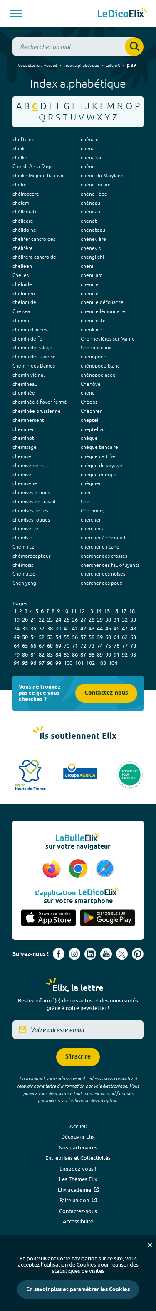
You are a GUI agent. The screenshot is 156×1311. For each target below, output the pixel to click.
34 (17, 628)
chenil (87, 266)
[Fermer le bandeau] (150, 1245)
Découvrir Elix (78, 1136)
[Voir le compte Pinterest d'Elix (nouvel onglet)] (138, 954)
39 (58, 628)
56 (75, 637)
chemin (20, 320)
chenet (89, 221)
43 (91, 628)
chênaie (90, 139)
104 (113, 662)
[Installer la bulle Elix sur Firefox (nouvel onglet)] (52, 869)
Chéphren (92, 411)
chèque (89, 438)
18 (132, 611)
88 (91, 654)
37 (42, 628)
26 (75, 619)
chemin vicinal (28, 375)
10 (65, 611)
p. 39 (131, 66)
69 (58, 645)
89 (100, 654)
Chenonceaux (96, 347)
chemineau (24, 384)
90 (108, 654)
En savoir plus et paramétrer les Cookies (78, 1289)
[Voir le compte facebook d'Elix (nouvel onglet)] (58, 954)
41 (75, 628)
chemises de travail (33, 502)
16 (115, 611)
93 (133, 654)
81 (33, 654)
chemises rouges (31, 520)
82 (42, 654)
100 (68, 662)
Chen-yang (24, 583)
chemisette (25, 529)
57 (83, 637)
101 (79, 662)
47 (125, 628)
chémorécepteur (31, 556)
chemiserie (24, 483)
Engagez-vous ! (78, 1168)
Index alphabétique (81, 65)
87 (83, 654)
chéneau (90, 203)
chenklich (91, 330)
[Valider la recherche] (134, 46)
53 (50, 637)
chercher (91, 520)
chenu (88, 393)
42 (83, 628)
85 (66, 654)
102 (90, 662)
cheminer (23, 429)
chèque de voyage (101, 465)
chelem (20, 203)
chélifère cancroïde (34, 257)
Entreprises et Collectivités (78, 1157)
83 (50, 654)
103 (101, 662)
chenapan (92, 158)
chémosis (22, 565)
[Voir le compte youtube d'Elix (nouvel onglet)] (106, 954)
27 (83, 619)
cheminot (23, 438)
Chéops (89, 402)
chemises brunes (31, 492)
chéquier (91, 483)
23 (50, 619)
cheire (19, 185)
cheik (18, 149)
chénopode (93, 357)
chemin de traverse (34, 357)
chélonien (23, 294)
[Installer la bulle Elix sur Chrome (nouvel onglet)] (79, 869)
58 (91, 637)
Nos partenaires (78, 1147)
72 (83, 645)
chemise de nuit (30, 465)
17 (123, 611)
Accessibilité (78, 1221)
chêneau (90, 212)
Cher (86, 502)
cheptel (89, 420)
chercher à (92, 529)
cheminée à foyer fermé (39, 402)
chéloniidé (24, 302)
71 (75, 645)
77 (125, 645)
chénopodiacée (98, 375)
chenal (88, 149)
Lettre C (113, 65)
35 (25, 628)
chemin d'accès (29, 330)
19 (17, 619)
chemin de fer (28, 339)
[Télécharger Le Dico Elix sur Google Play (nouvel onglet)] (108, 918)
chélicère (22, 221)
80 (25, 654)
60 (108, 637)
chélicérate (25, 212)
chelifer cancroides (33, 239)
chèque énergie (98, 475)
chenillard (92, 275)
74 (100, 645)
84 (58, 654)
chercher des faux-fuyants (110, 565)
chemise (21, 456)
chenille (90, 284)
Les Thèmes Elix (78, 1179)
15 (107, 611)
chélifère (22, 248)
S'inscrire (78, 1057)
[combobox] (78, 46)
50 (25, 637)
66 (33, 645)
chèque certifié (98, 456)
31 (116, 619)
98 (50, 662)
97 (42, 662)
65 (25, 645)
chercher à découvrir (104, 538)
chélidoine (24, 230)
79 (17, 654)
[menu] (16, 13)
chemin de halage (32, 347)
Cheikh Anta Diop (32, 166)
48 (133, 628)
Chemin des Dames (33, 366)
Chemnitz (23, 547)
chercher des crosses (104, 556)
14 (99, 611)
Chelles (20, 275)
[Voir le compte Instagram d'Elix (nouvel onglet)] (74, 954)
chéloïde (22, 284)
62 (125, 637)
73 (91, 645)
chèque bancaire (99, 447)
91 (116, 654)
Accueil (50, 65)
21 (33, 619)
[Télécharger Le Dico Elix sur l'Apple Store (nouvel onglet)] (49, 918)
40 (66, 628)
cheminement (28, 420)
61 (116, 637)
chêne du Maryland (102, 176)
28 (91, 619)
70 (66, 645)
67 (42, 645)
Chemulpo (23, 574)
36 (33, 628)
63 (133, 637)
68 (50, 645)
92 (125, 654)
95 (25, 662)
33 (133, 619)
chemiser (22, 475)
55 (66, 637)
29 (100, 619)
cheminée (23, 393)
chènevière (93, 239)
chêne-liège (94, 194)
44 (100, 628)
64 (17, 645)
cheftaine (23, 139)
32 (125, 619)
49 (17, 637)
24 (58, 619)
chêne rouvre (96, 185)
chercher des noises (103, 574)
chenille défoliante (102, 302)
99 (58, 662)
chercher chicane (100, 547)
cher (86, 492)
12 (82, 611)
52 (42, 637)
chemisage (24, 447)
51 (33, 637)
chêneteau (93, 230)
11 (74, 611)
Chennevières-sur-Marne (108, 339)
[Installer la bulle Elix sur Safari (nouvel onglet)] (104, 869)
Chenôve (91, 384)
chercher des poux (101, 583)
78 (133, 645)
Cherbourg (92, 511)
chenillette (93, 320)
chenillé (90, 294)
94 (17, 662)
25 (66, 619)
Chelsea (21, 311)
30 (108, 619)
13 (90, 611)
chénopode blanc (100, 366)
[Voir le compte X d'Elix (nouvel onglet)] (122, 954)
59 (100, 637)
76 (116, 645)
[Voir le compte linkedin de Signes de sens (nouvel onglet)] (90, 954)
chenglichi (92, 257)
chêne (88, 166)
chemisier (23, 538)
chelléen (22, 266)
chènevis (91, 248)
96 (33, 662)
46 (116, 628)
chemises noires (30, 511)
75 (108, 645)
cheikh (19, 158)
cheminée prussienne (36, 411)
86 (75, 654)
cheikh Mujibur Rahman (38, 176)
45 (108, 628)
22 (42, 619)
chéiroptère (25, 194)
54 (58, 637)
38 (50, 628)
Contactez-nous (106, 693)
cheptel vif (93, 429)
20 (25, 619)
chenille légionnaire (103, 311)
